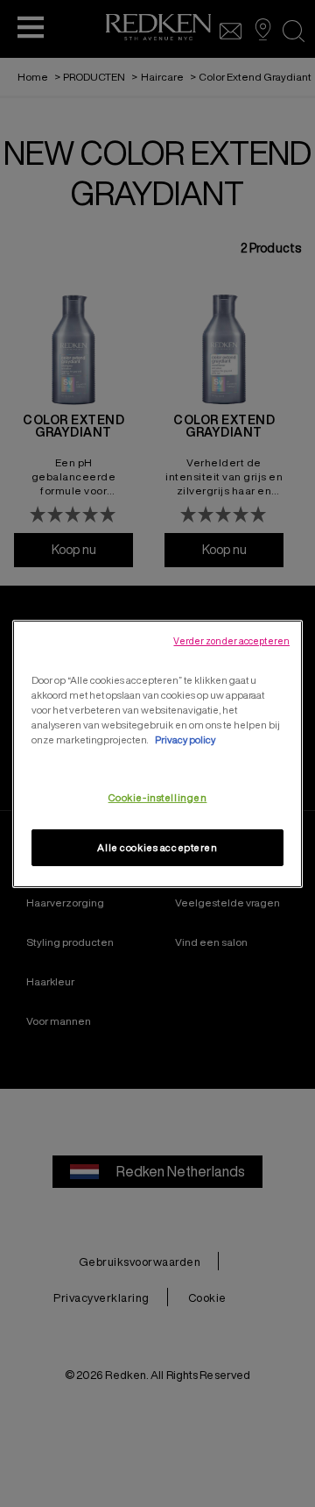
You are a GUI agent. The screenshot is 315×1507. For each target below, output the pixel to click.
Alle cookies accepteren (157, 847)
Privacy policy (185, 739)
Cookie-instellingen (157, 797)
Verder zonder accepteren (231, 640)
